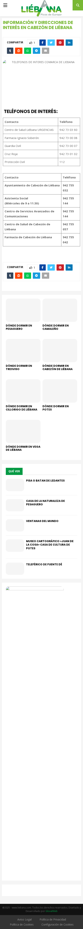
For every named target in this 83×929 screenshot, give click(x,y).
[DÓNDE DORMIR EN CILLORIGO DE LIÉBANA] (23, 391)
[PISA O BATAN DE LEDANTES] (15, 485)
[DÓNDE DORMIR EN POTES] (59, 391)
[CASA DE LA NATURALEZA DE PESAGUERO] (15, 505)
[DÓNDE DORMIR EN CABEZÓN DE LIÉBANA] (59, 350)
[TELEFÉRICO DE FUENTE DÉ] (15, 569)
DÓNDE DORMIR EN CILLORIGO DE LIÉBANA (21, 407)
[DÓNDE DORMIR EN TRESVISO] (23, 350)
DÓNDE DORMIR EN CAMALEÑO (55, 327)
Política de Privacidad (53, 919)
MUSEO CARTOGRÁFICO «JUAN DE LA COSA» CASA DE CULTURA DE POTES (50, 544)
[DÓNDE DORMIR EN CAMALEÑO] (59, 310)
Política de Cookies (22, 924)
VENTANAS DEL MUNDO (42, 521)
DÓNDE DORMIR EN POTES (55, 407)
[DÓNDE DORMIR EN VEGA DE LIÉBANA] (23, 431)
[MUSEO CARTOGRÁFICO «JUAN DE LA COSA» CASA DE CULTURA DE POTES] (15, 545)
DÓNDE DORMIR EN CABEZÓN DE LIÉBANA (57, 367)
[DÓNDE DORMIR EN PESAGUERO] (23, 310)
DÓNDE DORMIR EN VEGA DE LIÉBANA (23, 448)
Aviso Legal (24, 919)
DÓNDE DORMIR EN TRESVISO (19, 367)
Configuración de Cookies (58, 924)
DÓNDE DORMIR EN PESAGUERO (19, 327)
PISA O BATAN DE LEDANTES (45, 480)
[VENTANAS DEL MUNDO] (15, 525)
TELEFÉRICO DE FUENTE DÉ (44, 564)
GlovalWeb (52, 911)
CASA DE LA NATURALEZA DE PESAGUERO (45, 502)
